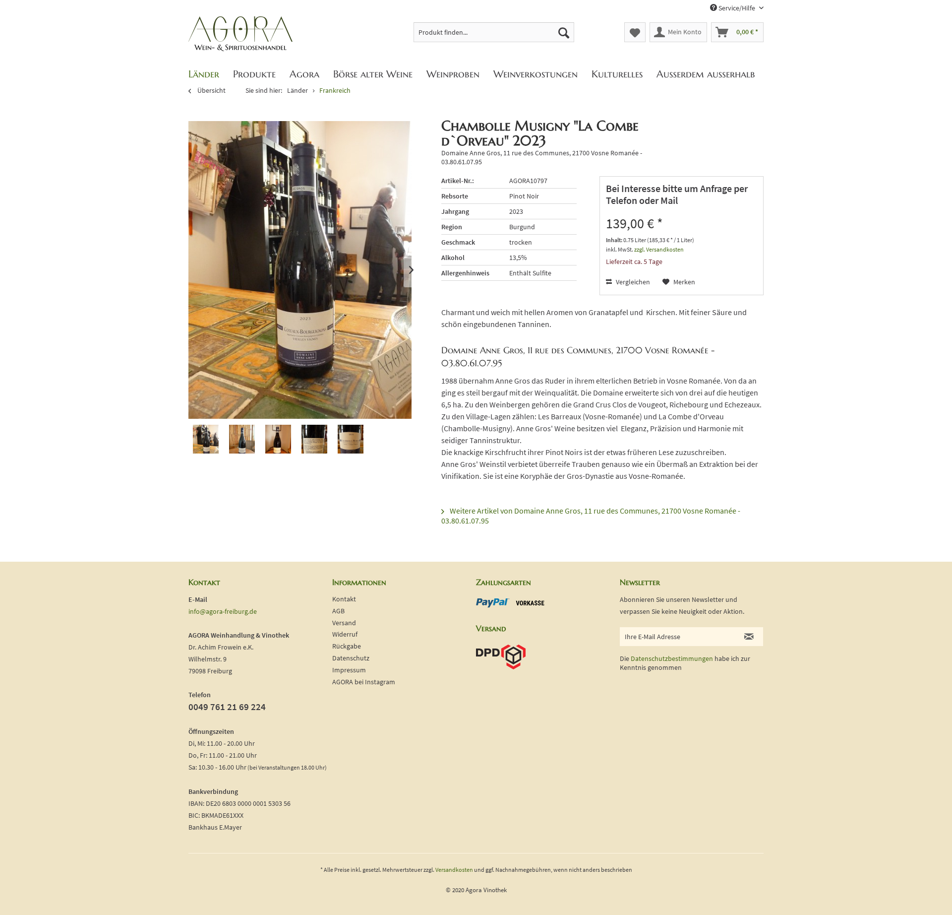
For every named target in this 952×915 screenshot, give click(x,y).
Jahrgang (455, 211)
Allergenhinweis (465, 272)
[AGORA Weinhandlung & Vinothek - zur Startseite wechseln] (240, 34)
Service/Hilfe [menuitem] (737, 7)
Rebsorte (454, 196)
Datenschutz (350, 658)
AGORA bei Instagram (363, 681)
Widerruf (344, 634)
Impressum (349, 669)
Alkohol (453, 257)
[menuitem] (494, 32)
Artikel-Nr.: (457, 180)
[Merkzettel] (635, 32)
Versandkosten (454, 869)
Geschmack (458, 242)
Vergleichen (632, 281)
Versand (344, 622)
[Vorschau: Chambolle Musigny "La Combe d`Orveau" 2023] (205, 442)
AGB (338, 610)
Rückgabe (346, 646)
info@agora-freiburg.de (222, 611)
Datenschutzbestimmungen (672, 658)
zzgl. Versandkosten (659, 249)
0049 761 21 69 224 (227, 707)
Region (451, 226)
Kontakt (344, 598)
